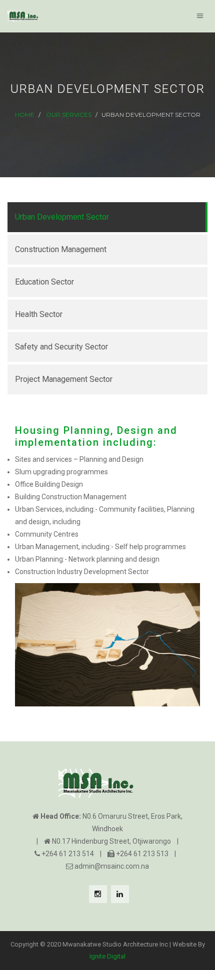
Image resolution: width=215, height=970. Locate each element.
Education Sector (44, 282)
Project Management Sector (63, 379)
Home (24, 114)
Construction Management (60, 249)
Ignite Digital (108, 956)
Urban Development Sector (62, 217)
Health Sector (38, 314)
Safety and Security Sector (61, 346)
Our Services (69, 114)
